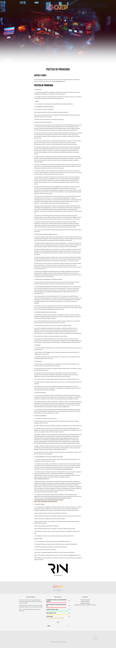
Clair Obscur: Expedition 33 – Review (52, 609)
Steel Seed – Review (49, 616)
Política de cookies (85, 601)
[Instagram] (57, 590)
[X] (55, 590)
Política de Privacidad (85, 599)
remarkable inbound (63, 641)
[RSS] (61, 590)
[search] (68, 626)
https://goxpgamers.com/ (59, 81)
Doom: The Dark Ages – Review (51, 613)
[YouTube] (59, 590)
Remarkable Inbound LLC (58, 575)
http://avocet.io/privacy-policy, (43, 499)
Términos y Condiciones (85, 603)
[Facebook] (53, 590)
